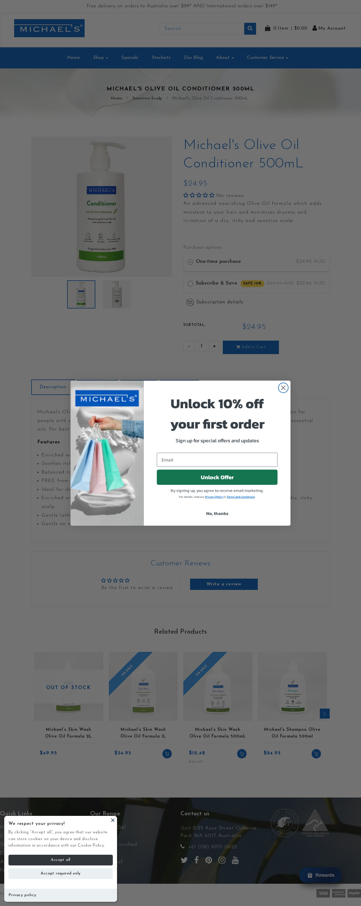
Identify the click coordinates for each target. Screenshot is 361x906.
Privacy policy (22, 895)
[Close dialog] (283, 388)
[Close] (113, 820)
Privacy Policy (214, 497)
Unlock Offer (217, 477)
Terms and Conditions (241, 497)
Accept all (61, 860)
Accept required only (61, 873)
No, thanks (217, 513)
